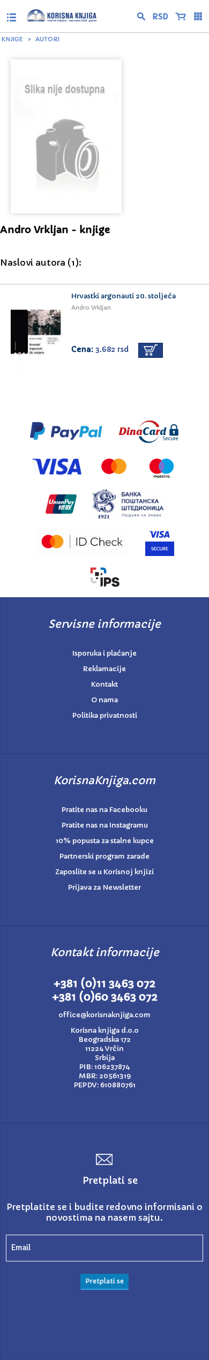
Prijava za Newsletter (104, 887)
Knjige (12, 39)
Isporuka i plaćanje (104, 653)
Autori (47, 39)
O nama (104, 699)
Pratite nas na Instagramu (105, 825)
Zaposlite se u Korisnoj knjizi (104, 871)
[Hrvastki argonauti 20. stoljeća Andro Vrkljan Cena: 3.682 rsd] (104, 281)
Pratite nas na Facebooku (104, 809)
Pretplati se (104, 1281)
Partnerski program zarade (104, 856)
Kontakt (104, 684)
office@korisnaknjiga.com (104, 1014)
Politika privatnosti (104, 715)
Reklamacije (104, 668)
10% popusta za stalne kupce (105, 840)
